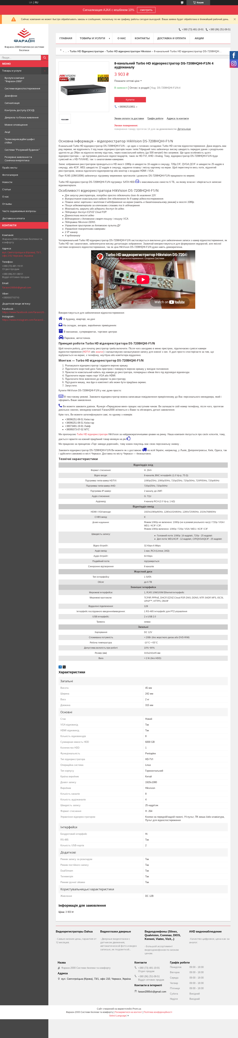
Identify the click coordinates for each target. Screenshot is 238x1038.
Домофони (11, 95)
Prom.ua (137, 1009)
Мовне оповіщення (16, 124)
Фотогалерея (10, 174)
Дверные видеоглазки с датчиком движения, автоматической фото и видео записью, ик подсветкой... (118, 944)
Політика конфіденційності (158, 1012)
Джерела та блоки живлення (21, 117)
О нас (5, 196)
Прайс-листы (9, 167)
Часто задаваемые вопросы (19, 211)
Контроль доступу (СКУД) (19, 110)
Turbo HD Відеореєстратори (87, 51)
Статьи (6, 189)
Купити (130, 99)
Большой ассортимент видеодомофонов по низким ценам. (162, 950)
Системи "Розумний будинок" (22, 149)
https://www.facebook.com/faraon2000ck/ (24, 312)
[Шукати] (44, 57)
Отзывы (7, 203)
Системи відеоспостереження (22, 88)
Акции (199, 38)
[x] (64, 667)
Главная (66, 38)
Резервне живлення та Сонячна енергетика (18, 158)
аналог (99, 351)
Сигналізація (12, 103)
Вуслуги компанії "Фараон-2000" (14, 79)
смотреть (146, 10)
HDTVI (86, 351)
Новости (7, 182)
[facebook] (60, 667)
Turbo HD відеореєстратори (92, 434)
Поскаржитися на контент (128, 1012)
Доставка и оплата (13, 218)
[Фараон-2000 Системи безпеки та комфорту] (24, 36)
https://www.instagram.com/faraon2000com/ (24, 319)
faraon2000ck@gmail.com (16, 287)
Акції (7, 132)
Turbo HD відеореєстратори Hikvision (128, 51)
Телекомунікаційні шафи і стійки (20, 140)
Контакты (142, 38)
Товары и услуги (11, 70)
